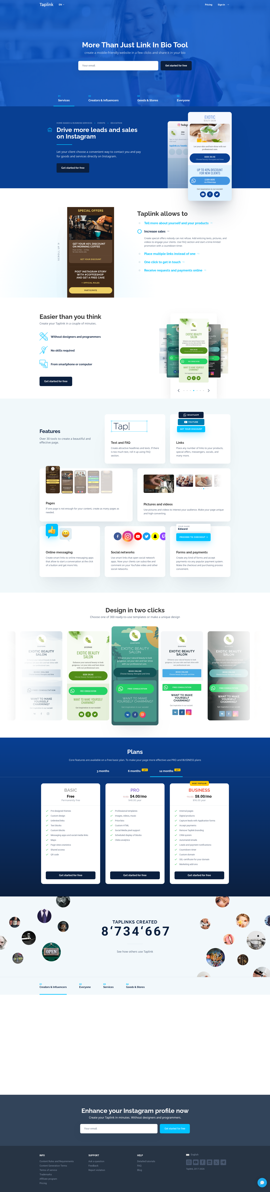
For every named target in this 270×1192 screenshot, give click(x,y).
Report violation (96, 1170)
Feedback (93, 1165)
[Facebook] (203, 1162)
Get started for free (176, 65)
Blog (139, 1170)
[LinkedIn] (210, 1162)
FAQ (139, 1165)
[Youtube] (189, 1162)
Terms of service (48, 1170)
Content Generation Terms (53, 1165)
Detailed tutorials (146, 1161)
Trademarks (46, 1174)
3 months (103, 771)
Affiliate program (48, 1178)
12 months (169, 771)
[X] (217, 1162)
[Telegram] (223, 1162)
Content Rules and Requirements (57, 1161)
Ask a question (96, 1161)
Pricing (208, 4)
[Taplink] (46, 4)
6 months (137, 771)
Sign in (221, 4)
